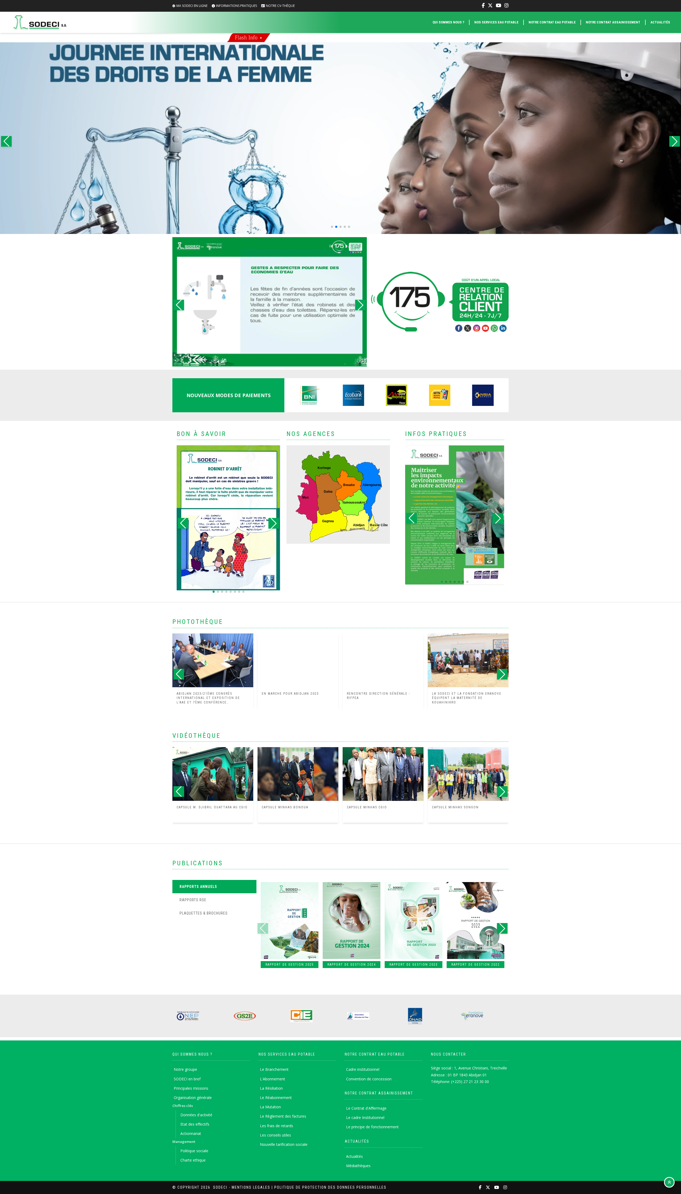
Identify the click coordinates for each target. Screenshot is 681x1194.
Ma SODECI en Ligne (191, 5)
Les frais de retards (276, 1125)
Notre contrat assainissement (613, 22)
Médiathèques (358, 1165)
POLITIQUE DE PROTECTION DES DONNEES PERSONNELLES (330, 1187)
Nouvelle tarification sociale (284, 1144)
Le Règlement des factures (283, 1116)
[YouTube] (498, 5)
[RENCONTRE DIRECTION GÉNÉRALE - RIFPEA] (383, 660)
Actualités (660, 22)
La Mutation (270, 1106)
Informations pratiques (236, 5)
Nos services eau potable (496, 22)
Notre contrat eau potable (552, 22)
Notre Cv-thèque (280, 5)
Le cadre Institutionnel (365, 1117)
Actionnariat (190, 1133)
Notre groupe (185, 1069)
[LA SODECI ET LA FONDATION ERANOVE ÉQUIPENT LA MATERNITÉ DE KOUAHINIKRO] (468, 660)
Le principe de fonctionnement (372, 1126)
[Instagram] (506, 5)
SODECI (220, 1187)
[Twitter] (490, 5)
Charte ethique (193, 1160)
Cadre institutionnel (362, 1069)
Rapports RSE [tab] (193, 900)
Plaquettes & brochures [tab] (204, 913)
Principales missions (191, 1088)
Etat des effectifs (194, 1124)
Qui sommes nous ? (448, 22)
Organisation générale (193, 1097)
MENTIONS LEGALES (251, 1187)
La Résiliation (271, 1088)
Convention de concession (369, 1078)
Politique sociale (194, 1150)
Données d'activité (196, 1114)
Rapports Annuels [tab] (198, 886)
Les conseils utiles (275, 1135)
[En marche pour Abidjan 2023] (298, 660)
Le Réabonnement (276, 1097)
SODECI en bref (187, 1078)
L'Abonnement (272, 1078)
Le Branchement (274, 1069)
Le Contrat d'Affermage (366, 1108)
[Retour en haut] (669, 1182)
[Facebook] (483, 5)
